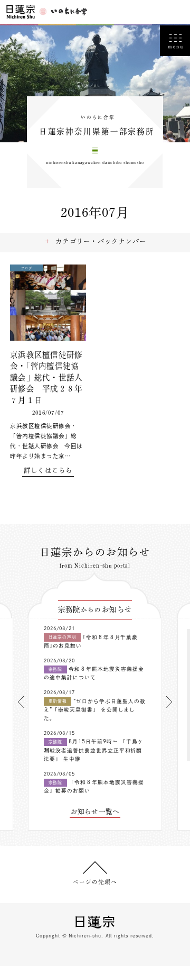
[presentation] (21, 702)
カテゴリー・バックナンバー (100, 241)
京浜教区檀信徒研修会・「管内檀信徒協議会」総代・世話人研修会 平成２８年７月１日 (46, 377)
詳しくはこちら (48, 470)
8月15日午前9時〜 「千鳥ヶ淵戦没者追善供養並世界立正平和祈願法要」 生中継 (94, 750)
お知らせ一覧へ (95, 811)
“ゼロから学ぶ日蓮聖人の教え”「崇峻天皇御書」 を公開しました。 (95, 710)
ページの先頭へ (95, 882)
